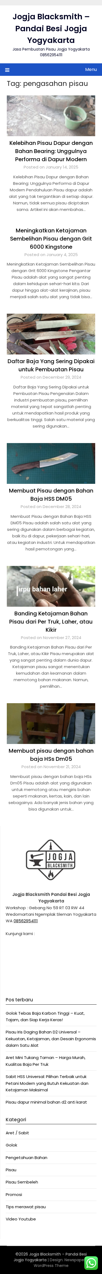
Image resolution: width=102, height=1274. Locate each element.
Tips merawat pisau (26, 1207)
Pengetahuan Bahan (26, 1157)
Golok (11, 1145)
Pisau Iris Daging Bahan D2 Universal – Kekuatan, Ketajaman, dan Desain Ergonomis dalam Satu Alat (51, 1038)
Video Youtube (21, 1219)
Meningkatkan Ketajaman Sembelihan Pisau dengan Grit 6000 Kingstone (51, 239)
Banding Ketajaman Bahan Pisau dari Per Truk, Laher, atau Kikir (51, 622)
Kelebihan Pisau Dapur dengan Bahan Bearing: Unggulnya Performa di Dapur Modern (51, 151)
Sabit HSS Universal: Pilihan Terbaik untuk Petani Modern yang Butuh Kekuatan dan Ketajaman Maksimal (47, 1083)
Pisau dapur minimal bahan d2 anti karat (46, 1102)
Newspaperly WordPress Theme (61, 1262)
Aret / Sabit (17, 1133)
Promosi (14, 1194)
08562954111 (26, 921)
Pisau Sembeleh (22, 1182)
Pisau (11, 1170)
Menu (91, 69)
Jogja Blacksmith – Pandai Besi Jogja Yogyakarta (51, 28)
